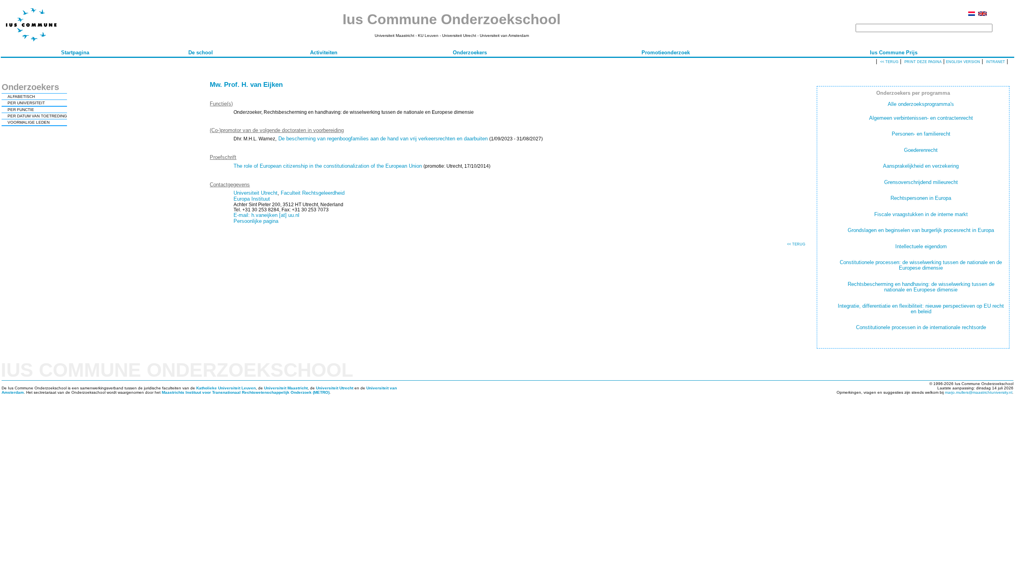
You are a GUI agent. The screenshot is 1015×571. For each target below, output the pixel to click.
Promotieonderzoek (666, 53)
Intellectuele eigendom (921, 246)
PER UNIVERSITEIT (26, 103)
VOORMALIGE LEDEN (29, 122)
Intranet (995, 62)
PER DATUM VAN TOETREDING (37, 116)
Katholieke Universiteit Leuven (226, 388)
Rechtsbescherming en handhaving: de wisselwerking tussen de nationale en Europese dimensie (921, 287)
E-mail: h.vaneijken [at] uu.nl (266, 215)
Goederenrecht (921, 150)
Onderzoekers (470, 53)
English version (963, 62)
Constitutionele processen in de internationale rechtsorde (921, 327)
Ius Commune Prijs (893, 53)
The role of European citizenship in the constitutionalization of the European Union (328, 166)
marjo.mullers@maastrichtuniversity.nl (978, 392)
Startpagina (75, 53)
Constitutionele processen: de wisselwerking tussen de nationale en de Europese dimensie (921, 265)
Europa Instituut (252, 199)
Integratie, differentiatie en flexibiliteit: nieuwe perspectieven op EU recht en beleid (921, 308)
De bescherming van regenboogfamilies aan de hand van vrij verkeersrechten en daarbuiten (383, 139)
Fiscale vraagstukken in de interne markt (921, 214)
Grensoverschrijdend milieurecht (921, 182)
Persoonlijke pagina (256, 221)
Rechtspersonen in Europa (921, 198)
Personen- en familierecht (921, 134)
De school (200, 53)
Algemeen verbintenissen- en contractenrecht (921, 118)
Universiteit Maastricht (286, 388)
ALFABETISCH (21, 96)
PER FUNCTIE (21, 109)
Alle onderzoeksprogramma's (921, 104)
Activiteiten (323, 53)
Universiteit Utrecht (256, 193)
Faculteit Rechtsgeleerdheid (313, 193)
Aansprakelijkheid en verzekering (921, 166)
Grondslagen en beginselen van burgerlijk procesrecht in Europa (921, 230)
